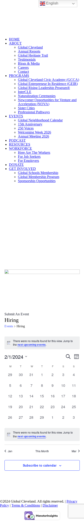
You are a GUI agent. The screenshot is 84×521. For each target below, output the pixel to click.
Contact (23, 71)
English (51, 3)
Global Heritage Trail (33, 55)
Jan (10, 451)
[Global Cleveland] (42, 17)
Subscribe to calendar (39, 465)
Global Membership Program (38, 177)
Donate (16, 165)
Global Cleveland (30, 47)
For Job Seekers (29, 156)
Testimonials (27, 59)
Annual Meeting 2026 (33, 136)
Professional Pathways (34, 112)
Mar (74, 451)
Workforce (20, 148)
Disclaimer (50, 505)
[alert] (42, 434)
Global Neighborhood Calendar (40, 120)
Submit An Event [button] (16, 314)
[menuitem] (46, 39)
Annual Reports (29, 51)
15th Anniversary (30, 124)
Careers (23, 67)
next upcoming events (31, 345)
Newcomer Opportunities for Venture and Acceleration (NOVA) (47, 102)
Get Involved (22, 169)
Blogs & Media (29, 63)
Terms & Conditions (25, 505)
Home (14, 39)
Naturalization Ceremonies (37, 96)
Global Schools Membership (38, 173)
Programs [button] (19, 76)
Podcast (17, 140)
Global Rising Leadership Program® (44, 88)
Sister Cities (26, 108)
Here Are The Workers (34, 152)
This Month (42, 451)
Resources (19, 144)
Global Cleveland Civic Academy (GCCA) (48, 80)
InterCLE (24, 92)
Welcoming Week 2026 (34, 132)
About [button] (15, 43)
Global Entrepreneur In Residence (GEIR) (48, 84)
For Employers (28, 161)
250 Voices (26, 128)
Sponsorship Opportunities (37, 181)
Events (16, 116)
